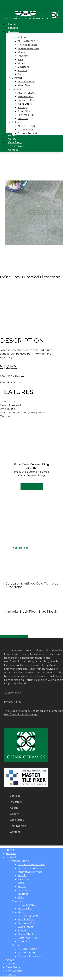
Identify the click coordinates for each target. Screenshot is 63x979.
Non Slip (23, 930)
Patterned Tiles (27, 937)
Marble (22, 875)
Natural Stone (20, 860)
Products (12, 857)
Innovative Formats (30, 871)
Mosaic (22, 886)
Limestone (24, 890)
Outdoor (17, 945)
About (10, 959)
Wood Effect (25, 926)
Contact (11, 974)
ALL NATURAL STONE (31, 864)
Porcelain (18, 912)
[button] (32, 486)
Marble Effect (26, 919)
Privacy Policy (12, 701)
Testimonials (14, 970)
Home (10, 849)
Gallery (10, 963)
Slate (21, 882)
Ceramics (18, 901)
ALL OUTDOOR (27, 948)
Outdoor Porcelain (29, 956)
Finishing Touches (29, 868)
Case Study (13, 967)
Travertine (24, 879)
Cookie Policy (12, 692)
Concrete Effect (28, 923)
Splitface (23, 893)
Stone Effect (25, 934)
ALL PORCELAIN (28, 915)
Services (11, 853)
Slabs (21, 897)
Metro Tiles (25, 908)
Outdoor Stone (27, 952)
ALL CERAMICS (27, 904)
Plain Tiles (24, 941)
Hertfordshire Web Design (21, 714)
